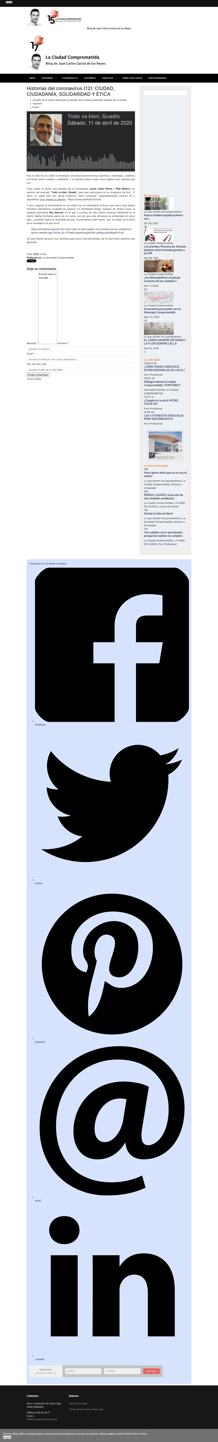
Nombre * (63, 343)
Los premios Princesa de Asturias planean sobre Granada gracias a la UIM (165, 250)
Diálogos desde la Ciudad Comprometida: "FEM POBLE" (162, 383)
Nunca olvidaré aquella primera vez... (163, 216)
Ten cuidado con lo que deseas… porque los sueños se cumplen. (164, 534)
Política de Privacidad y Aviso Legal (86, 1409)
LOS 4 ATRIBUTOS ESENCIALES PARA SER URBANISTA (164, 417)
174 (146, 528)
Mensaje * (32, 343)
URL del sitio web (36, 364)
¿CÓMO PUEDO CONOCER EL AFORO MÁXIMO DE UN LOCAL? (164, 368)
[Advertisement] (165, 144)
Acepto (7, 1437)
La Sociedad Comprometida (58, 257)
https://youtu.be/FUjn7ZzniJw (84, 199)
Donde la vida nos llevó (158, 513)
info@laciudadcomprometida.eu (42, 1419)
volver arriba (34, 378)
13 (152, 396)
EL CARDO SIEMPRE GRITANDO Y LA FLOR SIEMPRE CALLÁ (165, 341)
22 (153, 378)
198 (146, 469)
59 (155, 363)
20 (152, 412)
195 (146, 491)
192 (146, 510)
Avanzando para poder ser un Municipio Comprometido (162, 310)
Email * (31, 353)
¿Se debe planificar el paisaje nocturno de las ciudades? (162, 279)
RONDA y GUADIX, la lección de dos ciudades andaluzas (163, 496)
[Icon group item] (7, 2)
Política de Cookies (78, 1403)
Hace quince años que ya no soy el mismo (165, 474)
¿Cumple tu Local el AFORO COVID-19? (161, 402)
